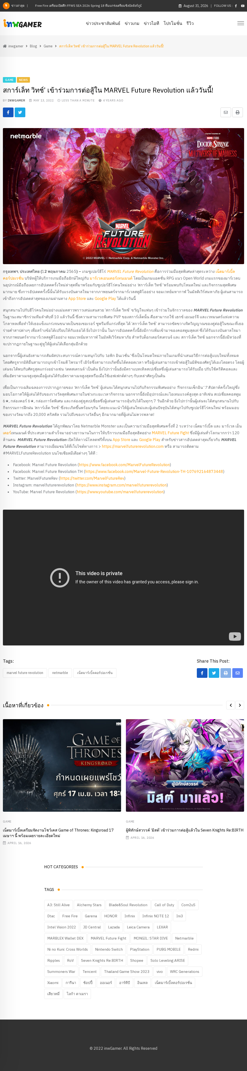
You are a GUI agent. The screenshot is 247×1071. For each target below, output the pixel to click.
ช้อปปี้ (88, 982)
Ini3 (179, 916)
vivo (160, 971)
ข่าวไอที (151, 23)
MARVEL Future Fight (170, 432)
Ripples (53, 960)
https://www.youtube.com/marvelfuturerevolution (120, 491)
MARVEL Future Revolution (25, 673)
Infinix (129, 916)
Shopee (136, 960)
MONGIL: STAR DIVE (151, 938)
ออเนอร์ (106, 982)
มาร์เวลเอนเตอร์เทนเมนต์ (111, 278)
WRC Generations (184, 971)
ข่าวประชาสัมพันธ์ (103, 23)
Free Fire (70, 916)
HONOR (110, 916)
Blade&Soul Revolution (128, 905)
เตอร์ (7, 432)
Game (7, 821)
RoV (70, 960)
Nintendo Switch (109, 949)
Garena (91, 916)
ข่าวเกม (132, 23)
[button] (230, 705)
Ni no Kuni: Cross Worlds (67, 949)
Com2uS (188, 905)
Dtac (51, 916)
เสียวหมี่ (53, 993)
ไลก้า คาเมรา (77, 993)
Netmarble (60, 673)
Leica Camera (138, 927)
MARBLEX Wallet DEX (65, 938)
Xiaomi (52, 982)
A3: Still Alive (58, 905)
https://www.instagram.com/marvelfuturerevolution (121, 485)
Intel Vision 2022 (61, 927)
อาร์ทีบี (124, 982)
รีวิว (190, 23)
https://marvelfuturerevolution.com (133, 446)
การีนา (71, 982)
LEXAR (162, 927)
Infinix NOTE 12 (155, 916)
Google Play (105, 298)
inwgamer (16, 100)
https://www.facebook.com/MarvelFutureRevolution (124, 464)
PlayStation (139, 949)
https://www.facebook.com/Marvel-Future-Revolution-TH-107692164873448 (154, 471)
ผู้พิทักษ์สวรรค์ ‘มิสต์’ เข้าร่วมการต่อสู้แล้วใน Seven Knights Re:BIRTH (185, 830)
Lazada (114, 927)
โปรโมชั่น (173, 23)
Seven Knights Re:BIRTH (102, 960)
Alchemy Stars (89, 905)
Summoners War (61, 971)
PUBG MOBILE (169, 949)
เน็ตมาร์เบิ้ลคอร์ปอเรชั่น (95, 673)
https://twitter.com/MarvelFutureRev (92, 478)
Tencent (89, 971)
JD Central (92, 927)
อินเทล (142, 982)
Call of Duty (164, 905)
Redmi (193, 949)
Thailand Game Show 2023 (126, 971)
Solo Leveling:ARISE (168, 960)
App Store (77, 298)
